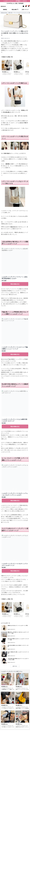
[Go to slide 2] (13, 559)
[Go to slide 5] (16, 272)
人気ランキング (25, 9)
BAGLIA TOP (4, 12)
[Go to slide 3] (14, 559)
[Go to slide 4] (15, 559)
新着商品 (5, 9)
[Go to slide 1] (13, 272)
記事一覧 (10, 12)
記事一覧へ (16, 666)
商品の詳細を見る (15, 284)
